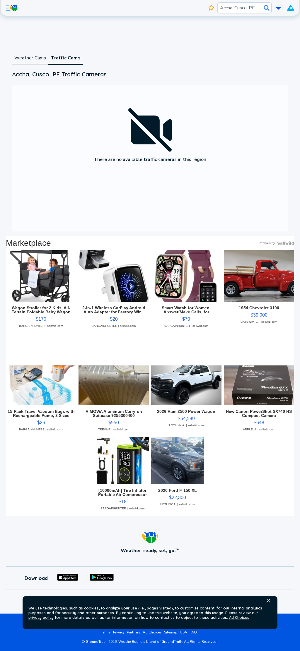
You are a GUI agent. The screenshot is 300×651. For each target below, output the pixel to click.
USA (183, 632)
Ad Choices (239, 617)
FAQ (193, 632)
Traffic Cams (65, 58)
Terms (106, 632)
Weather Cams (30, 58)
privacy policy (41, 617)
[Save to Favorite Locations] (211, 7)
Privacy (119, 632)
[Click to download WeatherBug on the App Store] (67, 578)
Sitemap (171, 632)
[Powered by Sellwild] (285, 243)
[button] (268, 600)
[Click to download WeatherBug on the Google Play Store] (102, 578)
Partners (133, 632)
